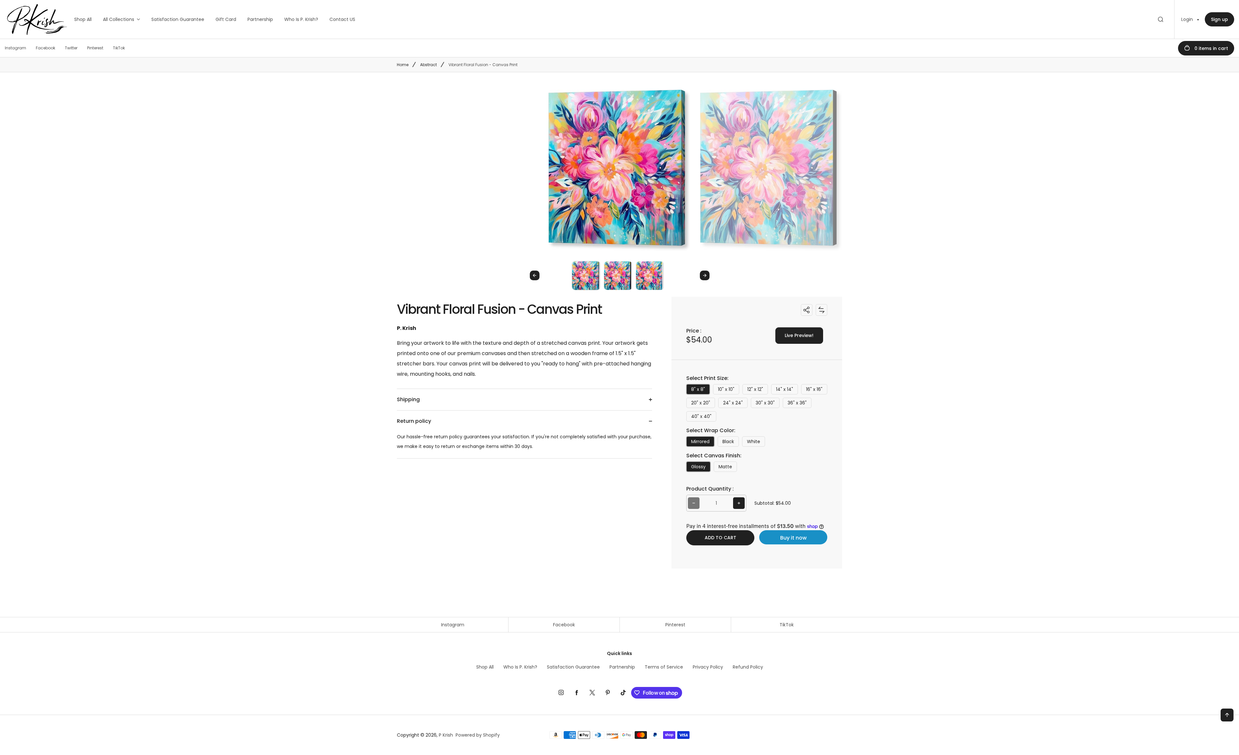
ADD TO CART (720, 537)
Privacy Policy (708, 667)
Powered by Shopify (478, 735)
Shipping (408, 399)
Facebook (564, 624)
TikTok (787, 624)
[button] (586, 275)
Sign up (1219, 19)
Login (1187, 19)
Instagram (452, 624)
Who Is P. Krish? (301, 19)
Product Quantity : (710, 488)
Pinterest (675, 624)
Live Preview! (799, 335)
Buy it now (793, 537)
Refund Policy (748, 667)
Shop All (83, 19)
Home (402, 64)
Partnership (260, 19)
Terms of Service (664, 667)
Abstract (428, 64)
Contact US (342, 19)
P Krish (446, 735)
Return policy (414, 421)
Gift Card (226, 19)
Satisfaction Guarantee (177, 19)
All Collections (118, 19)
